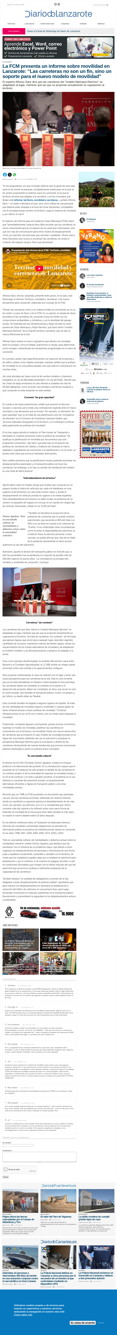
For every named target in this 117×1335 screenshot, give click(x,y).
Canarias (65, 24)
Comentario (8, 1150)
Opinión (83, 24)
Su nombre (7, 1143)
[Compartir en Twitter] (10, 176)
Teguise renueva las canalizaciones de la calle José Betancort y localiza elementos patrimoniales (20, 968)
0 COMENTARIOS (56, 1219)
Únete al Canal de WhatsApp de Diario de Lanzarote (53, 31)
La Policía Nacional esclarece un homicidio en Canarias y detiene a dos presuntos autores (96, 1275)
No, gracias (101, 1322)
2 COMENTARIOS (18, 1225)
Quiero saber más (23, 1314)
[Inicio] (58, 17)
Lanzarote (29, 24)
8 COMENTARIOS (21, 179)
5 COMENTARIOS (95, 1222)
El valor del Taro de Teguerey (56, 1216)
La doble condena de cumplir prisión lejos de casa (94, 1218)
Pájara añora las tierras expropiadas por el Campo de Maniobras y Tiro (18, 1219)
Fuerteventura (47, 24)
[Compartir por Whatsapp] (14, 176)
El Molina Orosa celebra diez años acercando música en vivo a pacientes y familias (57, 969)
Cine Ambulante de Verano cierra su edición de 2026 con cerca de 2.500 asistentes (56, 945)
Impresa (101, 24)
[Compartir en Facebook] (5, 176)
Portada (11, 24)
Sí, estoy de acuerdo (83, 1322)
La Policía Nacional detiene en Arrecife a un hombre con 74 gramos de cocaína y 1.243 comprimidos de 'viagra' (20, 944)
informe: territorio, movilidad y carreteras (36, 200)
